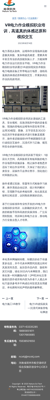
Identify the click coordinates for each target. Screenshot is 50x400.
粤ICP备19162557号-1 (36, 387)
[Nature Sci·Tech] (9, 6)
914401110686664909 (30, 395)
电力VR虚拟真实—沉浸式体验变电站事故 (38, 305)
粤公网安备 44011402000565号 (30, 389)
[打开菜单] (45, 6)
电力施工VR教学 (11, 301)
